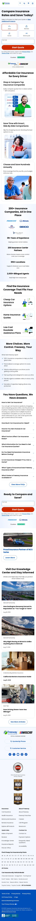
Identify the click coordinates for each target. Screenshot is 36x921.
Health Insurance (7, 815)
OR (32, 862)
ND (8, 862)
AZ (10, 855)
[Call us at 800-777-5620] (24, 3)
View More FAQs (18, 484)
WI (27, 865)
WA (25, 865)
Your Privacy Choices (8, 904)
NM (18, 862)
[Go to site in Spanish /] (28, 3)
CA (12, 855)
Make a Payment (7, 833)
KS (8, 859)
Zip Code (4, 40)
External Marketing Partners (10, 900)
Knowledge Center (8, 841)
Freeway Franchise (25, 815)
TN (12, 865)
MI (24, 859)
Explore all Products (8, 826)
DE (24, 855)
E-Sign (16, 897)
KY (11, 859)
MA (16, 859)
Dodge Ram (18, 876)
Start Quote (18, 47)
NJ (15, 862)
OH (26, 862)
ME (21, 859)
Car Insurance (6, 812)
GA (28, 855)
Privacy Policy (26, 52)
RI (4, 865)
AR (7, 855)
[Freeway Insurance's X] (14, 754)
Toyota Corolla (16, 885)
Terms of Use (5, 53)
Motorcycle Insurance (9, 819)
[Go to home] (6, 3)
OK (29, 862)
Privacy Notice (15, 893)
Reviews (4, 837)
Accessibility (23, 846)
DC (21, 855)
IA (33, 855)
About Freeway (24, 812)
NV (21, 862)
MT (2, 862)
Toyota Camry (6, 885)
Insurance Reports (7, 844)
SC (7, 865)
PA (2, 865)
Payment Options (24, 837)
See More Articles (18, 722)
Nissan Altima (14, 882)
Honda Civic (5, 882)
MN (26, 859)
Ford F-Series (6, 879)
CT (18, 855)
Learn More (10, 557)
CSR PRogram (23, 823)
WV (30, 865)
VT (22, 865)
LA (13, 859)
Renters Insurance (7, 823)
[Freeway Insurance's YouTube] (18, 754)
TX (14, 865)
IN (6, 859)
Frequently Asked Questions (24, 841)
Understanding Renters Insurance (13, 673)
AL (5, 855)
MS (32, 859)
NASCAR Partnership (9, 603)
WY (33, 865)
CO (15, 855)
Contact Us (22, 833)
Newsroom (22, 826)
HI (31, 855)
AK (2, 855)
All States (5, 868)
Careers (21, 819)
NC (5, 862)
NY (24, 862)
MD (19, 859)
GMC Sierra (14, 879)
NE (10, 862)
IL (4, 859)
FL (26, 855)
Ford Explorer (27, 876)
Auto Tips (6, 706)
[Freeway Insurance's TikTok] (26, 754)
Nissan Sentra (23, 882)
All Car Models (26, 885)
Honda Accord (23, 879)
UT (17, 865)
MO (29, 859)
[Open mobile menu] (32, 3)
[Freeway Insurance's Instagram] (22, 754)
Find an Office (6, 848)
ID (2, 859)
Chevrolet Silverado (8, 876)
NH (13, 862)
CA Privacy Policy (7, 897)
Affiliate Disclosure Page (9, 911)
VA (20, 865)
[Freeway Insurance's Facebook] (10, 754)
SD (10, 865)
